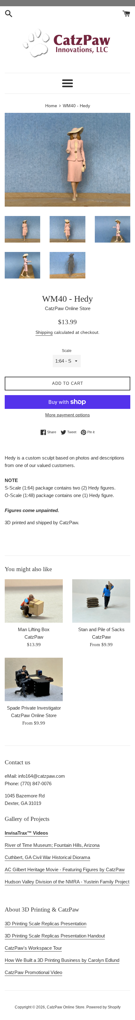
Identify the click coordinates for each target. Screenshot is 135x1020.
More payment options (67, 414)
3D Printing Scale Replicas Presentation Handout (55, 935)
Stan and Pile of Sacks (101, 629)
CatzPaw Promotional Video (33, 972)
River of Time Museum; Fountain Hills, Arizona (52, 845)
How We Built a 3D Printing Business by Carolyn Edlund (62, 960)
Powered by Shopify (103, 1007)
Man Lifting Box (34, 629)
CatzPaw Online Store (65, 1007)
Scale (67, 351)
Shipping (44, 332)
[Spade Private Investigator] (34, 679)
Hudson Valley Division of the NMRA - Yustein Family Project (67, 881)
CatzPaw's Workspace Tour (33, 948)
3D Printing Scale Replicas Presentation (45, 923)
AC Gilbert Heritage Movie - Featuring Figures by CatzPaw (65, 869)
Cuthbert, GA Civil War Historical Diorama (47, 857)
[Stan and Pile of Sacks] (101, 601)
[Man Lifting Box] (34, 601)
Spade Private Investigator (34, 708)
